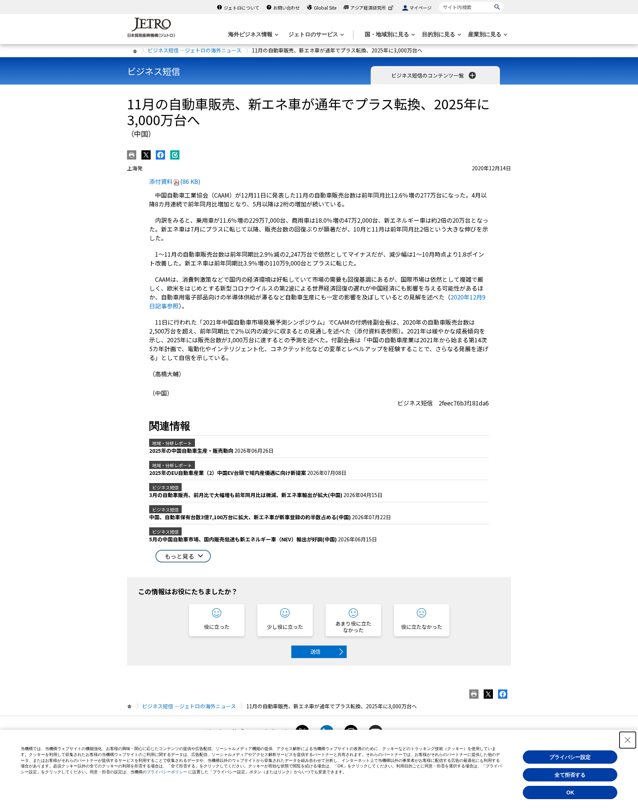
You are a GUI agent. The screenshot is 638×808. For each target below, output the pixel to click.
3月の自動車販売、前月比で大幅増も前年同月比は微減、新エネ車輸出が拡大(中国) (246, 495)
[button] (183, 556)
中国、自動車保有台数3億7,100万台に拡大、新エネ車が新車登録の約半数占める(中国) (250, 517)
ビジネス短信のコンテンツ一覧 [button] (428, 75)
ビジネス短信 (153, 71)
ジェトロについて (241, 7)
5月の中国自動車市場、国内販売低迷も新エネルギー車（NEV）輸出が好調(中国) (243, 539)
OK (570, 792)
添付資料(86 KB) (174, 181)
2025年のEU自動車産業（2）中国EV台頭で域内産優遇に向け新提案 (228, 472)
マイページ (420, 7)
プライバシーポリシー (167, 772)
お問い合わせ (286, 7)
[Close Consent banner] (628, 740)
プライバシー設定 (570, 757)
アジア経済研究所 (368, 7)
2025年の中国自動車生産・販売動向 (191, 450)
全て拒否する (570, 775)
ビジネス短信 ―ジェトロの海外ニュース (194, 50)
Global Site (325, 7)
